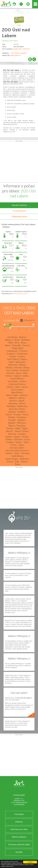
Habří (11, 362)
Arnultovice (12, 337)
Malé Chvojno (12, 395)
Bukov (23, 342)
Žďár (17, 461)
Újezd (21, 445)
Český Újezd (17, 348)
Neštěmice (22, 406)
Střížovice (18, 439)
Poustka (17, 414)
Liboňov (9, 387)
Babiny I (22, 337)
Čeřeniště (16, 345)
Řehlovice (21, 422)
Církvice (21, 356)
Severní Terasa (21, 431)
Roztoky (9, 428)
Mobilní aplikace (19, 837)
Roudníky (21, 425)
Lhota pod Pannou (17, 384)
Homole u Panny (21, 367)
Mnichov (13, 400)
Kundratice (13, 381)
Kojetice (17, 375)
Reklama (19, 821)
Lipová (24, 387)
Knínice (8, 375)
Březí (11, 342)
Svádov (18, 442)
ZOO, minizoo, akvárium (19, 53)
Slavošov (22, 434)
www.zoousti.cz (16, 55)
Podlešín (22, 411)
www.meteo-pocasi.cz (20, 293)
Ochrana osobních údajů (19, 844)
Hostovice (24, 370)
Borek (17, 339)
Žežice (17, 464)
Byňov (7, 345)
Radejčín (21, 420)
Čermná (26, 345)
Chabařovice (12, 351)
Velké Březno (17, 456)
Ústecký (16, 44)
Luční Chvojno (17, 389)
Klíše (25, 373)
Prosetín (12, 420)
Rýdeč (18, 428)
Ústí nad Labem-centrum (16, 450)
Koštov (25, 375)
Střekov (8, 439)
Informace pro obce (19, 829)
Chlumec (23, 351)
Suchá (27, 439)
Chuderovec (22, 353)
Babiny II (9, 339)
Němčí (22, 403)
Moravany (13, 403)
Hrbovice (10, 373)
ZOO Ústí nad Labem (16, 32)
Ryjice (24, 428)
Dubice (23, 359)
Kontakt (19, 852)
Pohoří (9, 414)
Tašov (26, 442)
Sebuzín (9, 431)
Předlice (11, 417)
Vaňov (17, 453)
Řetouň (12, 425)
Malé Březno (17, 392)
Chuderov (10, 353)
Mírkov (22, 398)
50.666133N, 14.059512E (21, 49)
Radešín (11, 422)
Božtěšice (25, 339)
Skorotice (12, 434)
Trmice (13, 445)
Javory (18, 373)
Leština (22, 381)
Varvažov (25, 453)
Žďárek (24, 461)
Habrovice (12, 364)
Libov (17, 387)
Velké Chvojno (11, 458)
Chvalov (12, 356)
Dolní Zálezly (13, 359)
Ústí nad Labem (17, 447)
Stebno (17, 436)
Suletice (10, 442)
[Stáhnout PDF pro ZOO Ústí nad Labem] (30, 59)
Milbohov (13, 398)
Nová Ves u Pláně (17, 409)
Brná (17, 342)
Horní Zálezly (12, 370)
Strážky (25, 436)
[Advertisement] (19, 162)
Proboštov (21, 417)
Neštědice (11, 406)
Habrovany (20, 362)
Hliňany (22, 364)
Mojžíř (21, 400)
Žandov (9, 461)
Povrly (25, 414)
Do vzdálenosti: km (11, 320)
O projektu (19, 814)
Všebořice (24, 458)
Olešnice (12, 411)
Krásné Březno (17, 378)
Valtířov (8, 453)
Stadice (8, 436)
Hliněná (9, 367)
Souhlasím (30, 862)
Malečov (24, 395)
